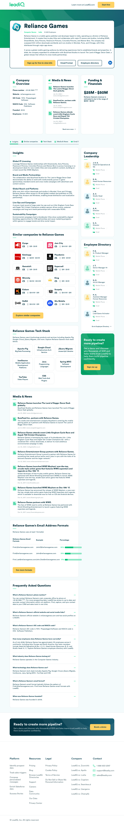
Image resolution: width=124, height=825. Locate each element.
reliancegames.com (48, 616)
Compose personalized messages (15, 779)
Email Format (67, 63)
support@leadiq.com (105, 771)
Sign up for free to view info (39, 63)
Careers (32, 787)
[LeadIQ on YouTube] (113, 820)
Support (32, 782)
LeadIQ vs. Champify (80, 794)
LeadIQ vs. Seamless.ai (81, 784)
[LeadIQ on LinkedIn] (111, 820)
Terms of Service (52, 775)
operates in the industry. (35, 658)
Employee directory (90, 63)
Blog (31, 770)
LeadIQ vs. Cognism (80, 780)
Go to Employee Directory (100, 326)
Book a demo (100, 727)
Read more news (68, 129)
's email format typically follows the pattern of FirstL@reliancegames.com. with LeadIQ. (41, 684)
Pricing (32, 766)
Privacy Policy (51, 766)
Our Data (33, 798)
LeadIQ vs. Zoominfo (80, 766)
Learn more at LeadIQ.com (83, 5)
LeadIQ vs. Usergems (80, 789)
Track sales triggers (18, 773)
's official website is (44, 615)
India (40, 32)
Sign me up (92, 367)
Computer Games (44, 660)
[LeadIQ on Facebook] (107, 820)
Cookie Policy (51, 770)
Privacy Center (35, 803)
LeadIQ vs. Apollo (78, 770)
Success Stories (16, 794)
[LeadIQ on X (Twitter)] (109, 820)
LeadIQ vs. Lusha (78, 775)
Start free (106, 5)
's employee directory (48, 648)
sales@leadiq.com (104, 775)
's (43, 628)
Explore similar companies (28, 315)
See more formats (24, 570)
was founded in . (27, 698)
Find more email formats (50, 686)
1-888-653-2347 (103, 766)
